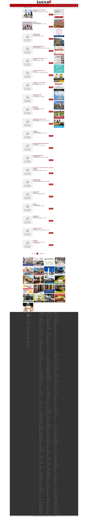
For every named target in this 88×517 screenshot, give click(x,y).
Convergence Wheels (56, 362)
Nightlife (28, 339)
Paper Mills (55, 444)
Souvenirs (55, 482)
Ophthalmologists (41, 438)
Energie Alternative (41, 378)
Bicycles (47, 337)
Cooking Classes (41, 362)
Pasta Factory (40, 446)
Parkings (55, 445)
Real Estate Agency (29, 342)
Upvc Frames (48, 502)
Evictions (55, 380)
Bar (39, 332)
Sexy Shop (48, 477)
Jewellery (48, 415)
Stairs (39, 485)
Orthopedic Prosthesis (49, 440)
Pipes (39, 452)
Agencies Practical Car (41, 320)
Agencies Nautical (56, 320)
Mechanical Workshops (49, 427)
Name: (55, 14)
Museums (28, 340)
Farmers (47, 383)
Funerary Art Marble (49, 393)
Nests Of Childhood (49, 435)
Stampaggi (48, 486)
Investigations (40, 414)
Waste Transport (56, 505)
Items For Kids (40, 415)
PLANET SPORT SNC (36, 191)
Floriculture (55, 388)
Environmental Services (41, 379)
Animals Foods (40, 325)
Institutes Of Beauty (56, 412)
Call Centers (55, 343)
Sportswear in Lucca (56, 314)
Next (41, 253)
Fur (54, 393)
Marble (55, 424)
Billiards (55, 337)
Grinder (55, 400)
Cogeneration (48, 358)
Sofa (47, 481)
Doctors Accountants (49, 371)
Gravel (47, 400)
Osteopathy (48, 441)
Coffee (40, 357)
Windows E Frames (41, 510)
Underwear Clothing (56, 501)
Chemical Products (41, 353)
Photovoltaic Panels (49, 451)
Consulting (40, 361)
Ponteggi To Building (41, 456)
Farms (54, 383)
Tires (39, 495)
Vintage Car (40, 504)
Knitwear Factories (49, 417)
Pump (39, 460)
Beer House (48, 336)
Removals (40, 464)
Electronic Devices (56, 377)
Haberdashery (48, 402)
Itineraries (28, 337)
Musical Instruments (49, 434)
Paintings (40, 443)
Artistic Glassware (56, 328)
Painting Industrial (49, 443)
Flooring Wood (48, 388)
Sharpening (55, 477)
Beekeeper (55, 335)
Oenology (40, 437)
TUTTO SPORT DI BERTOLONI (37, 228)
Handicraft (48, 403)
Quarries (40, 461)
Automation (55, 330)
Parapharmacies (48, 445)
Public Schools (55, 460)
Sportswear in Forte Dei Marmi (49, 314)
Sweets (47, 489)
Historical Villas (28, 341)
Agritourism (28, 334)
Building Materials (56, 342)
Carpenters (40, 349)
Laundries (55, 418)
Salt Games (40, 471)
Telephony (48, 493)
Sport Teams (48, 484)
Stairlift (55, 485)
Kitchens (55, 416)
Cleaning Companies (56, 355)
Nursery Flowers (56, 436)
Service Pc (55, 475)
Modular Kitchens (41, 432)
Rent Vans (48, 466)
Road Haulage (40, 468)
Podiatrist (40, 455)
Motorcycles (48, 433)
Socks (39, 481)
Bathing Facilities (41, 333)
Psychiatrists (55, 459)
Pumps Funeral (55, 461)
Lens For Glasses (41, 421)
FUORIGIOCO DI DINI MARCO (37, 94)
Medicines (48, 429)
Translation (48, 498)
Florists (40, 388)
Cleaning (40, 354)
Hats (47, 404)
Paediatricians (55, 442)
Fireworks (48, 386)
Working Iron (40, 513)
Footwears (40, 390)
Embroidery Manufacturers (49, 378)
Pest (47, 448)
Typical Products (28, 331)
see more (51, 14)
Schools (55, 473)
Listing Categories (29, 315)
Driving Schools (40, 372)
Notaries (48, 436)
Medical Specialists (56, 428)
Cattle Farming (55, 351)
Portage (47, 456)
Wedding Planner (48, 508)
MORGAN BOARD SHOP (36, 179)
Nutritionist (55, 437)
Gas (39, 396)
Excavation (40, 380)
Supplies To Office (41, 488)
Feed (54, 384)
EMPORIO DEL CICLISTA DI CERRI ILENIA (39, 82)
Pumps (47, 461)
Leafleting (40, 419)
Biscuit (40, 338)
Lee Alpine (40, 420)
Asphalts (55, 329)
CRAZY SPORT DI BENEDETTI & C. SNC (39, 70)
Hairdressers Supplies (41, 402)
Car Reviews (40, 347)
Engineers (55, 379)
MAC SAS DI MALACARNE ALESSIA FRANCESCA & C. (41, 143)
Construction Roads (56, 361)
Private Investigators (49, 458)
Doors (39, 371)
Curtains (40, 365)
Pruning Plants (48, 459)
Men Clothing (55, 429)
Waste (47, 505)
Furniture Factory (56, 394)
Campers (55, 344)
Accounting (55, 318)
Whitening (48, 510)
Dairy (39, 366)
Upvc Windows (55, 502)
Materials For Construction (57, 425)
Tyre (39, 500)
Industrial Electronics (49, 410)
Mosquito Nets (48, 432)
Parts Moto (40, 445)
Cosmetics (40, 363)
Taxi (54, 492)
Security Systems (56, 474)
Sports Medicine (41, 484)
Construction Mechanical (49, 361)
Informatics (40, 411)
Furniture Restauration (49, 395)
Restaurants (28, 319)
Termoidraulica (48, 494)
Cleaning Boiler (48, 355)
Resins (55, 467)
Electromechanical (56, 376)
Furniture (48, 394)
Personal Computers (41, 448)
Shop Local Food (41, 479)
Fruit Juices (48, 391)
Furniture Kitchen (41, 394)
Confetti (55, 360)
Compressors (55, 359)
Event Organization (49, 380)
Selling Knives (48, 475)
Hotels (27, 316)
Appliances (48, 326)
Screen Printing (48, 474)
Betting (55, 336)
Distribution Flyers (56, 370)
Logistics (40, 423)
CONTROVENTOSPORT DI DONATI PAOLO (39, 9)
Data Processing (56, 366)
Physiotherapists (48, 452)
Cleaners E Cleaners (56, 354)
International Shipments (41, 413)
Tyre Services (28, 347)
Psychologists (40, 459)
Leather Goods (48, 420)
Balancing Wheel (41, 331)
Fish (39, 386)
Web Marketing (55, 507)
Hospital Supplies (56, 407)
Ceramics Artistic (48, 352)
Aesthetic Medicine (56, 319)
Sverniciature (40, 489)
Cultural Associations (56, 317)
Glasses (40, 399)
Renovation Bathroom (49, 464)
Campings (48, 345)
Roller (39, 469)
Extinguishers (40, 382)
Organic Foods (40, 439)
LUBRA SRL (34, 22)
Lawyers (55, 419)
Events (27, 326)
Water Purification (56, 506)
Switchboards (55, 490)
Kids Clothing (55, 415)
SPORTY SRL (35, 204)
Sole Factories (48, 482)
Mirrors (40, 431)
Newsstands (55, 435)
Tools (39, 497)
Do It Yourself (40, 370)
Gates (39, 397)
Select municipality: (57, 12)
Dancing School (48, 366)
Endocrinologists (56, 378)
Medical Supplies (41, 428)
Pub (47, 460)
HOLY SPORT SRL (35, 107)
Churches (28, 324)
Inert (39, 410)
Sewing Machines (41, 476)
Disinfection (48, 370)
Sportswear (48, 485)
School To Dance (41, 473)
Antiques (55, 325)
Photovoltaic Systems (56, 451)
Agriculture (48, 322)
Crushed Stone (40, 364)
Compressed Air (48, 359)
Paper (47, 444)
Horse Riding (40, 407)
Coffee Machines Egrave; (41, 358)
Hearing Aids (55, 404)
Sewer (54, 476)
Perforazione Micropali (41, 447)
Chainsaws (55, 352)
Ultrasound (48, 501)
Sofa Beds (55, 481)
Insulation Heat (40, 412)
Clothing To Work (41, 356)
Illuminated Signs (56, 409)
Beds (47, 335)
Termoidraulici (55, 494)
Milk (39, 430)
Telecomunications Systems (42, 492)
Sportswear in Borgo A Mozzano (56, 313)
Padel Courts (48, 442)
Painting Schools (56, 443)
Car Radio (40, 346)
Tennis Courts (40, 493)
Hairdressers (55, 402)
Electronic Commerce (49, 377)
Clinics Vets (40, 355)
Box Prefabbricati (41, 341)
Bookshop (40, 340)
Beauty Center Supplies (49, 334)
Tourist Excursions (49, 497)
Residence (48, 467)
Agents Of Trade (48, 321)
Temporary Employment (56, 493)
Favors (47, 384)
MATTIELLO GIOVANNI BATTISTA (38, 155)
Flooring (40, 387)
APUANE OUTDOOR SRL (36, 34)
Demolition (55, 367)
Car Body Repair (56, 345)
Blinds (54, 339)
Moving (55, 433)
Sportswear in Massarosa (42, 314)
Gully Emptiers (48, 401)
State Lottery (55, 486)
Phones (55, 450)
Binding (40, 337)
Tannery (55, 491)
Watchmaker (48, 506)
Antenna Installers (49, 325)
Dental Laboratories (56, 368)
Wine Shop (40, 511)
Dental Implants (48, 368)
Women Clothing (41, 512)
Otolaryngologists (56, 441)
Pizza (27, 325)
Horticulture (48, 407)
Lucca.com (25, 7)
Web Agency (48, 507)
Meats (54, 426)
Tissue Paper (40, 496)
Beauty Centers (55, 334)
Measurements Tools (49, 426)
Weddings (55, 508)
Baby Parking (40, 330)
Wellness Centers (56, 509)
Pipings (47, 453)
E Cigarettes (40, 373)
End (43, 253)
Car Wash (40, 348)
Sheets (47, 478)
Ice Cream (48, 409)
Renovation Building (56, 464)
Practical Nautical (48, 457)
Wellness (28, 338)
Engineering (48, 379)
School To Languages (49, 473)
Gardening (55, 396)
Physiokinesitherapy (41, 451)
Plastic (40, 453)
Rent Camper (48, 465)
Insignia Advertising (49, 412)
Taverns (47, 492)
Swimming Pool (56, 489)
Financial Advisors (56, 385)
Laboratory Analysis (49, 418)
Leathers (55, 420)
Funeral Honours (56, 392)
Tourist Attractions (29, 323)
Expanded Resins (41, 381)
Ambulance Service (41, 324)
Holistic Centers (40, 406)
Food (39, 389)
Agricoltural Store (56, 321)
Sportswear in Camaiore (41, 313)
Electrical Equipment (49, 375)
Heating (40, 404)
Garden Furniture (48, 396)
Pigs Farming (55, 452)
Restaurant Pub (48, 468)
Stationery (40, 486)
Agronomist (40, 322)
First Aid (55, 386)
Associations (40, 329)
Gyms (54, 401)
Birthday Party (55, 338)
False (39, 383)
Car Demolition (40, 345)
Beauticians (40, 334)
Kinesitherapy (48, 416)
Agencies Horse (48, 320)
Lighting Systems (41, 422)
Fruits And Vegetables (56, 391)
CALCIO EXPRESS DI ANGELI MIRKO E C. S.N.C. (40, 58)
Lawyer (47, 419)
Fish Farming (48, 387)
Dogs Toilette (55, 371)
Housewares (55, 408)
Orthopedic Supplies (56, 440)
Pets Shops (48, 449)
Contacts (28, 348)
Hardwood (40, 403)
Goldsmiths (55, 399)
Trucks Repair (55, 500)
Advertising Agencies (49, 319)
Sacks (39, 470)
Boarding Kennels (41, 339)
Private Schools (55, 458)
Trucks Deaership (48, 500)
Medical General (48, 428)
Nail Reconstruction (56, 434)
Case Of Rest (40, 350)
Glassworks (48, 399)
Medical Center (55, 427)
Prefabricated (55, 457)
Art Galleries (55, 327)
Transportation (48, 499)
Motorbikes (55, 432)
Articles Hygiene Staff (49, 328)
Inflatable (55, 411)
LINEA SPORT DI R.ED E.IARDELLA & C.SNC (39, 119)
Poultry (55, 456)
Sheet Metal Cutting (41, 477)
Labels (55, 417)
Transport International (56, 498)
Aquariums (55, 326)
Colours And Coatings (56, 358)
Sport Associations (56, 483)
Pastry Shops (28, 327)
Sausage (40, 472)
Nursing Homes (48, 437)
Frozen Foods (40, 391)
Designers (55, 369)
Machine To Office (41, 424)
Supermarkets (40, 487)
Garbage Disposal (41, 395)
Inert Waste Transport (49, 411)
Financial (48, 385)
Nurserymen (40, 436)
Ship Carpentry (55, 478)
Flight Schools (55, 387)
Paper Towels (40, 444)
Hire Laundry (40, 405)
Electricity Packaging (49, 376)
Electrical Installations (56, 375)
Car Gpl (47, 346)
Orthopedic (40, 440)
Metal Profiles (40, 429)
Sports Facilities (56, 484)
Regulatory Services (41, 463)
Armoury (48, 327)
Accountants (48, 318)
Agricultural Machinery (41, 321)
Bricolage (40, 342)
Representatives (56, 466)
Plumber (40, 454)
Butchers (48, 343)
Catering (55, 350)
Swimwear (48, 490)
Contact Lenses (48, 362)
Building (47, 342)
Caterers (47, 350)
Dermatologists (48, 369)
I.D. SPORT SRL (35, 240)
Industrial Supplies (56, 410)
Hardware (55, 403)
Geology (40, 398)
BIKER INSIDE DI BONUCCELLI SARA (38, 46)
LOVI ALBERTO (35, 131)
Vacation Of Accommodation (42, 502)
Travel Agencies (55, 499)
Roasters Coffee (48, 469)
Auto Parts (48, 330)
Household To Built (49, 408)
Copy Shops (48, 317)
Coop (47, 363)
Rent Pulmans (55, 465)
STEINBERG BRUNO (36, 216)
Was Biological (40, 505)
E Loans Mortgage (41, 374)
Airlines (40, 323)
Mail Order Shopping (49, 424)
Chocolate (48, 354)
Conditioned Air (48, 360)
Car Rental (48, 347)
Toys (54, 497)
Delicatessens (48, 367)
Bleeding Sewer (48, 339)
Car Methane (55, 346)
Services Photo (48, 476)
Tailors (47, 491)
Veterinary (40, 503)
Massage (48, 425)
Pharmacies (48, 450)
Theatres (40, 494)
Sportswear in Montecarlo (49, 315)
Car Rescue (55, 347)
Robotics (55, 469)
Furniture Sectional (56, 395)
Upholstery (40, 501)
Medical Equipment (41, 427)
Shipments (40, 478)
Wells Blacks (40, 509)
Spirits (47, 483)
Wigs (54, 510)
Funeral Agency (48, 392)
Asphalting (48, 329)
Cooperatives (55, 363)
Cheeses (55, 353)
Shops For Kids (40, 480)
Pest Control (55, 448)
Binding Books (48, 338)
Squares (28, 335)
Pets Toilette (55, 449)
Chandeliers (48, 353)
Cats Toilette (48, 351)
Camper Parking (48, 344)
